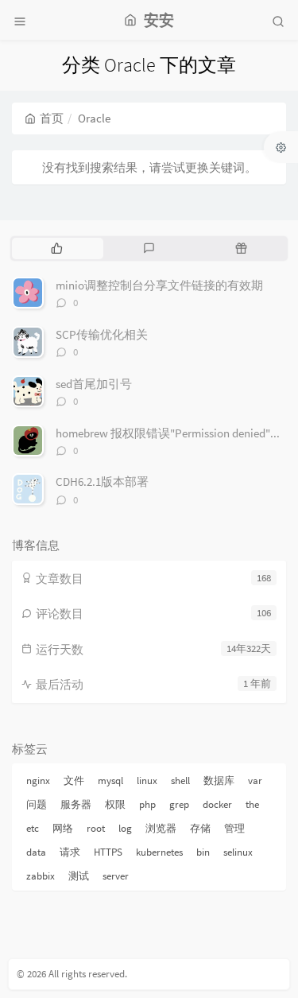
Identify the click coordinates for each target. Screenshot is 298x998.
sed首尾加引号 (94, 383)
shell (180, 780)
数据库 (218, 780)
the (252, 804)
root (96, 828)
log (125, 828)
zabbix (40, 876)
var (255, 780)
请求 (70, 852)
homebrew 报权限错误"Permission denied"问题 (175, 433)
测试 (78, 876)
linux (147, 780)
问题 (36, 804)
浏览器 (160, 828)
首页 (52, 118)
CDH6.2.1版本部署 (102, 481)
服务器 (75, 804)
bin (203, 852)
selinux (238, 852)
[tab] (56, 248)
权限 (115, 804)
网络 (62, 828)
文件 (74, 780)
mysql (110, 780)
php (147, 804)
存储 (200, 828)
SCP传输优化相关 (102, 334)
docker (217, 804)
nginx (38, 780)
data (36, 852)
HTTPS (108, 852)
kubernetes (159, 852)
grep (179, 804)
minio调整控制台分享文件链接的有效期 (159, 285)
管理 (234, 828)
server (116, 876)
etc (32, 828)
